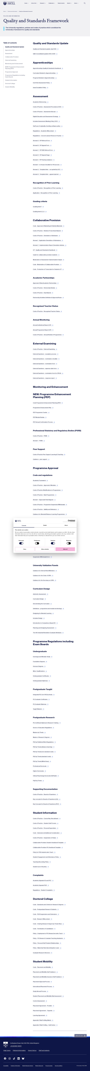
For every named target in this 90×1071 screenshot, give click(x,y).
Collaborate (51, 3)
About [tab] (66, 525)
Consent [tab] (24, 525)
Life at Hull (33, 3)
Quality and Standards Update (14, 47)
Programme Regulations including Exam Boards (15, 76)
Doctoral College (10, 83)
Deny (24, 549)
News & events (61, 3)
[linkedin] (18, 1058)
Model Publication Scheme (27, 1065)
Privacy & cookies (48, 1065)
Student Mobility (10, 87)
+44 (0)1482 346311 (16, 1046)
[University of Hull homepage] (9, 3)
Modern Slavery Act (39, 1065)
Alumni (68, 3)
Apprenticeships (10, 50)
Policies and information (12, 11)
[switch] (37, 543)
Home (4, 11)
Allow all (65, 549)
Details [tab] (45, 525)
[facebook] (5, 1058)
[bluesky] (23, 1058)
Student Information (11, 80)
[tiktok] (14, 1058)
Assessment (8, 53)
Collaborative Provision (12, 57)
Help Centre (6, 1050)
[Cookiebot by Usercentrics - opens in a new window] (69, 521)
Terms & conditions (58, 1065)
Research (42, 3)
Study (25, 3)
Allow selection (45, 549)
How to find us (32, 1050)
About (75, 3)
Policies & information (19, 1050)
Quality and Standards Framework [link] (25, 11)
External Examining (10, 60)
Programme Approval (11, 72)
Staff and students (44, 1050)
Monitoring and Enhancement (14, 63)
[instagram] (9, 1058)
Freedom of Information (15, 1065)
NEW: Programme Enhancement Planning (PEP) (14, 67)
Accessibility (5, 1065)
